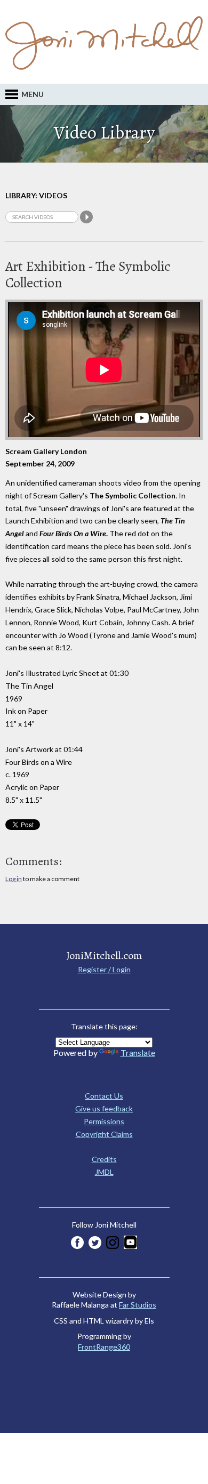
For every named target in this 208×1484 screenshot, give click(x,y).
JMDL (104, 1171)
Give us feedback (104, 1108)
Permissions (104, 1121)
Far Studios (137, 1304)
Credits (104, 1159)
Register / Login (104, 969)
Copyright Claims (104, 1134)
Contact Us (104, 1095)
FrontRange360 (104, 1346)
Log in (13, 879)
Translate (138, 1052)
